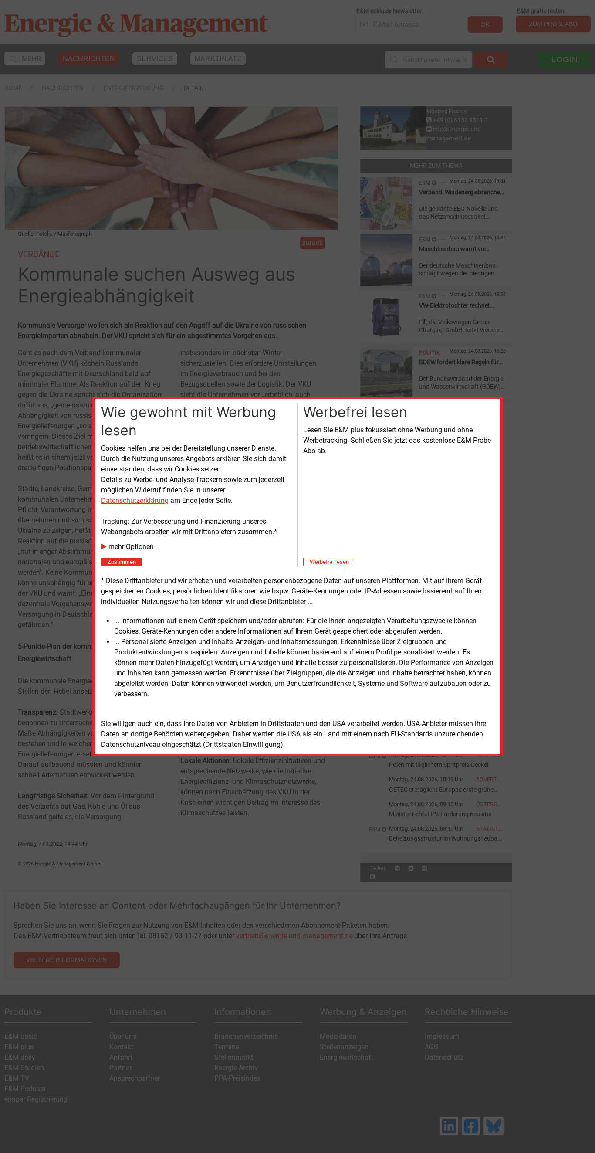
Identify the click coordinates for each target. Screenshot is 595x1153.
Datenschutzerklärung (135, 500)
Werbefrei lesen (329, 562)
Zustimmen (121, 562)
